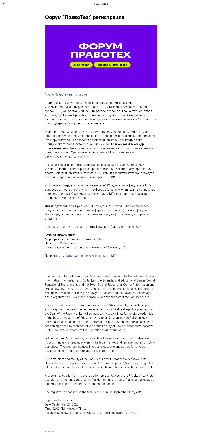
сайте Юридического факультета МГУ (91, 255)
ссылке (80, 227)
